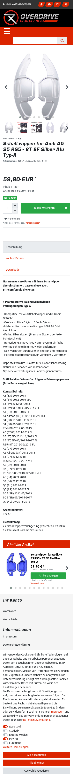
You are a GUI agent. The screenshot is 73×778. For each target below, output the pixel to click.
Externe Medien (18, 734)
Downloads (12, 269)
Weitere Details (15, 258)
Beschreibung (14, 246)
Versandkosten (32, 223)
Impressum (10, 636)
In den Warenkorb (44, 207)
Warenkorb (9, 611)
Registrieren (50, 5)
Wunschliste (13, 218)
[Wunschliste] (58, 5)
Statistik (14, 730)
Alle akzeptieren (36, 754)
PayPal (13, 738)
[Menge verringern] (15, 211)
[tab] (36, 247)
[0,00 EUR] (66, 5)
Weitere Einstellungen (16, 746)
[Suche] (62, 40)
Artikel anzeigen (48, 575)
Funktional (15, 742)
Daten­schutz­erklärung (16, 644)
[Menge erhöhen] (15, 205)
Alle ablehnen (37, 762)
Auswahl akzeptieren (36, 770)
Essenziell (15, 726)
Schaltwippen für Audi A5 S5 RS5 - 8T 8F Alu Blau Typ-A (46, 558)
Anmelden (42, 5)
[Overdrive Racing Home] (31, 17)
